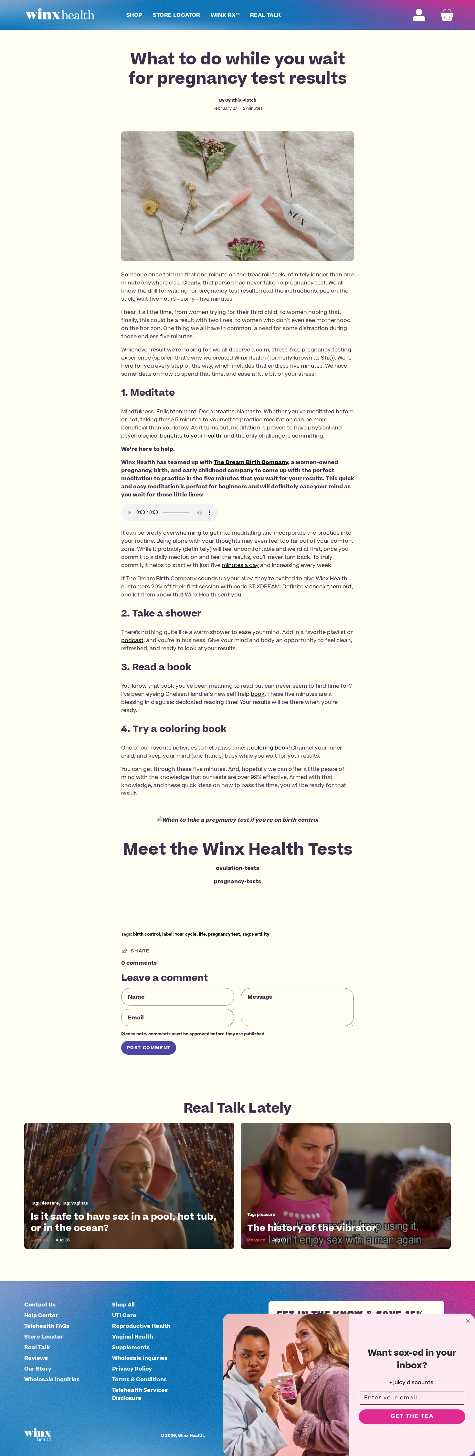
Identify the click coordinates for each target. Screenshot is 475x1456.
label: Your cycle (179, 934)
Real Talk (37, 1347)
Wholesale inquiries (139, 1358)
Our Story (37, 1368)
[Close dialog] (468, 1321)
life (202, 934)
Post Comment (149, 1047)
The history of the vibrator (311, 1228)
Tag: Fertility (255, 934)
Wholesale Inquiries (51, 1379)
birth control (146, 934)
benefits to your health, (191, 435)
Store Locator (43, 1336)
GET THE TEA (412, 1416)
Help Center (41, 1315)
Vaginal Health (132, 1336)
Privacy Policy (132, 1368)
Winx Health (191, 1435)
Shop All (123, 1304)
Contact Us (40, 1304)
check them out (330, 586)
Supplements (131, 1347)
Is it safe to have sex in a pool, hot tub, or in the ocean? (123, 1222)
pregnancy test (224, 934)
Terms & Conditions (139, 1379)
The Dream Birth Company (251, 462)
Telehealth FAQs (46, 1325)
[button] (134, 15)
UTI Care (124, 1315)
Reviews (36, 1358)
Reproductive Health (141, 1325)
